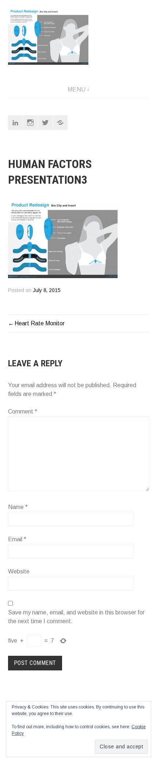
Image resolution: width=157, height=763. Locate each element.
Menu (77, 89)
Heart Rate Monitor (40, 323)
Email (17, 539)
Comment (22, 411)
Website (19, 571)
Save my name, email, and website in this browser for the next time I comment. (76, 616)
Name (18, 507)
